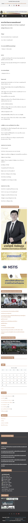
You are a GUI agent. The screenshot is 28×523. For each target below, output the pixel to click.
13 (17, 377)
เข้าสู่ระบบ (3, 418)
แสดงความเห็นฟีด (4, 423)
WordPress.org (4, 425)
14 (21, 377)
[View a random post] (25, 15)
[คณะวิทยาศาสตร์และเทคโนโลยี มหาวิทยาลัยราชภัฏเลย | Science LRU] (2, 15)
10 (6, 377)
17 (6, 380)
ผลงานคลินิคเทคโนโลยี (5, 409)
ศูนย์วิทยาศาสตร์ (4, 319)
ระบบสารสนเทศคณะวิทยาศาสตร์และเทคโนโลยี (9, 311)
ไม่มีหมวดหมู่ (3, 411)
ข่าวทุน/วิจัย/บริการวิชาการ (6, 400)
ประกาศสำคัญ (4, 406)
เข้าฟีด (2, 420)
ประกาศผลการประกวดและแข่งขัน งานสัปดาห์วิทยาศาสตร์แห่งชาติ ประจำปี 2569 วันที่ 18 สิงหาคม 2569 (15, 4)
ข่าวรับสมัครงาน (4, 404)
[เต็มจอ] (25, 306)
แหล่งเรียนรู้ (3, 325)
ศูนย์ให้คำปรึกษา (4, 323)
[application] (14, 301)
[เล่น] (2, 306)
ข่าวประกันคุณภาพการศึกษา (6, 402)
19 (13, 380)
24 (6, 382)
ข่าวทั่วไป (3, 398)
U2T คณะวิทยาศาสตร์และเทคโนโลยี (7, 327)
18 (9, 380)
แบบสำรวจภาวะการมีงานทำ (6, 313)
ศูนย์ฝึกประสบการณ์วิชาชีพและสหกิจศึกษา (9, 321)
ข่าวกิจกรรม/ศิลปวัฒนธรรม (6, 396)
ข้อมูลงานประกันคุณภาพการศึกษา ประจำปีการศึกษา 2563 (12, 330)
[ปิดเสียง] (23, 306)
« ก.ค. (2, 388)
